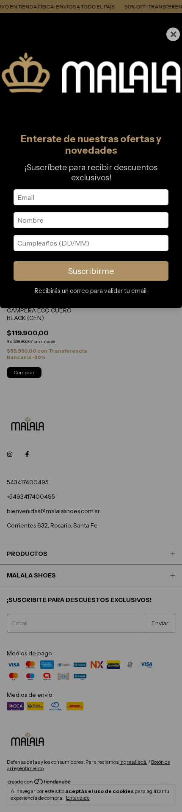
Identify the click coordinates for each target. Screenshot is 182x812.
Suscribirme (91, 271)
